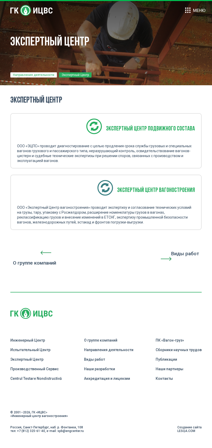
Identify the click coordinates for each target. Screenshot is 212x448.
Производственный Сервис (34, 369)
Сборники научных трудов (179, 350)
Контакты (164, 378)
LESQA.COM (186, 431)
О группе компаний (100, 340)
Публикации (166, 359)
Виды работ (94, 359)
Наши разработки (99, 369)
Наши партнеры (169, 369)
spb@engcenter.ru (70, 431)
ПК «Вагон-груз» (170, 340)
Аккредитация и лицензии (107, 378)
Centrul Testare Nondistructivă (36, 378)
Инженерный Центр (27, 340)
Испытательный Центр (30, 350)
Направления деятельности (33, 75)
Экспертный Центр (26, 359)
